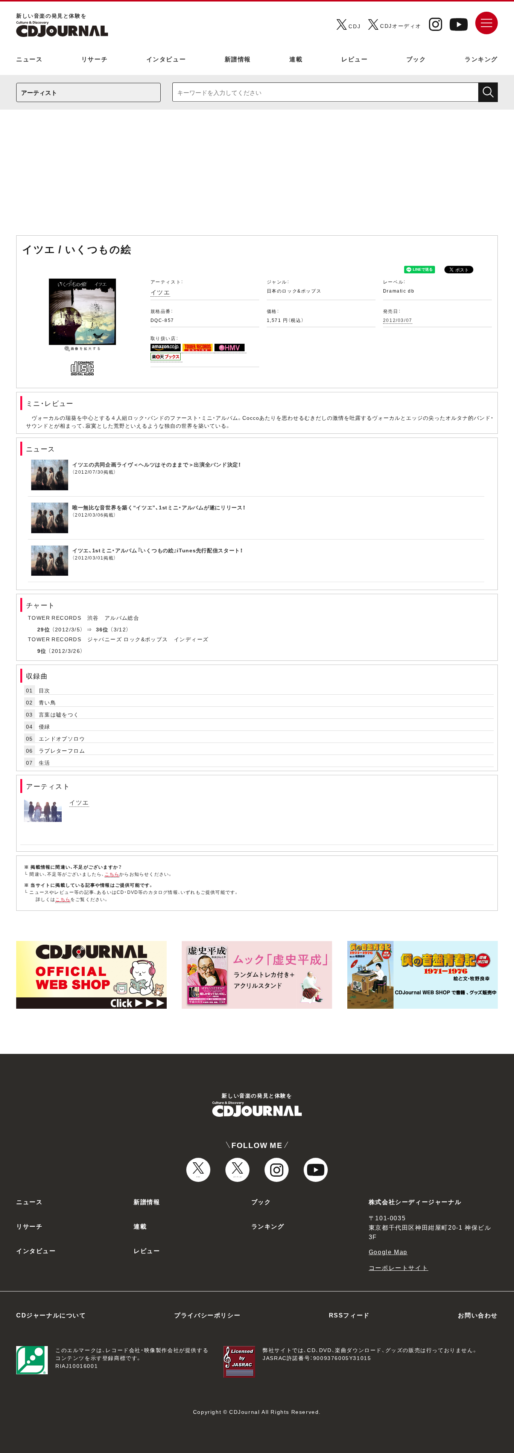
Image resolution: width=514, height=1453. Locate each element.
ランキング (481, 58)
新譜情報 (238, 58)
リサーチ (94, 58)
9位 (42, 650)
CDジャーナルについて (51, 1314)
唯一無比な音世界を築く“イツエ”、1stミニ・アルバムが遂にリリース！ (159, 507)
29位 (43, 629)
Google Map (388, 1251)
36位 (102, 629)
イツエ (160, 291)
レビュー (354, 58)
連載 (296, 58)
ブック (416, 58)
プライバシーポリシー (207, 1314)
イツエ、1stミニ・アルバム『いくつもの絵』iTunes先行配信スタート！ (157, 550)
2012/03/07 (397, 320)
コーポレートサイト (398, 1267)
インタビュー (166, 58)
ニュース (29, 58)
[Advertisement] (257, 176)
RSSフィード (349, 1314)
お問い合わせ (478, 1314)
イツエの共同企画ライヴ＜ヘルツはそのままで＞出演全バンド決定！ (156, 464)
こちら (112, 874)
